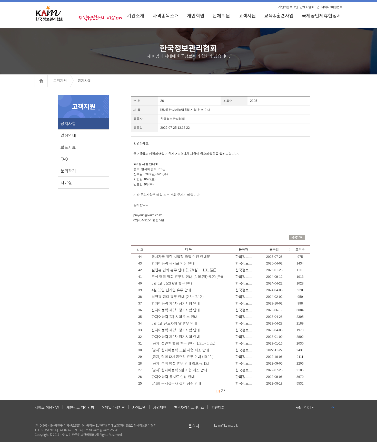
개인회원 (195, 15)
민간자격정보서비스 (189, 407)
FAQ (64, 159)
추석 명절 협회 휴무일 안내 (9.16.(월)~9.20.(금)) (187, 276)
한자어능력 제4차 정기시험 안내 (176, 303)
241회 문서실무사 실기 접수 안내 (176, 383)
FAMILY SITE (304, 407)
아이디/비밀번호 (331, 7)
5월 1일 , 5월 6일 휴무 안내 (172, 283)
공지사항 (68, 123)
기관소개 (135, 15)
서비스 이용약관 (47, 407)
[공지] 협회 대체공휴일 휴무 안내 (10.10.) (182, 356)
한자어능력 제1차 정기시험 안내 (176, 336)
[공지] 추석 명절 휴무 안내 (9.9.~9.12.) (180, 363)
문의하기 (68, 171)
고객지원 (247, 15)
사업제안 (159, 407)
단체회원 (221, 15)
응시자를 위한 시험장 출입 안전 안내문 (181, 256)
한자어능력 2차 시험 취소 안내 (174, 316)
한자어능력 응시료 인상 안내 (173, 263)
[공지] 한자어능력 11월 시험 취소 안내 (180, 349)
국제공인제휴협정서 (322, 15)
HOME (47, 80)
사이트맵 (139, 407)
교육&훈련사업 (279, 15)
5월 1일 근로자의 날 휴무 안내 (174, 323)
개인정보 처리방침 (80, 407)
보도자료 (68, 147)
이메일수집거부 (113, 407)
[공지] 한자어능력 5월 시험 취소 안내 (179, 369)
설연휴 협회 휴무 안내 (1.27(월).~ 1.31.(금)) (184, 269)
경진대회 (218, 407)
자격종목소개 (166, 15)
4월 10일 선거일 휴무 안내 (171, 289)
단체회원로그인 (310, 7)
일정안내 (68, 135)
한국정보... (243, 256)
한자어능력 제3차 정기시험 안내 (176, 309)
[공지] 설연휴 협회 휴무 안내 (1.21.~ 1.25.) (183, 343)
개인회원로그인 (288, 7)
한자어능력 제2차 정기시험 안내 (176, 329)
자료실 (66, 182)
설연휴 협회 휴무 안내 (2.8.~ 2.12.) (178, 296)
